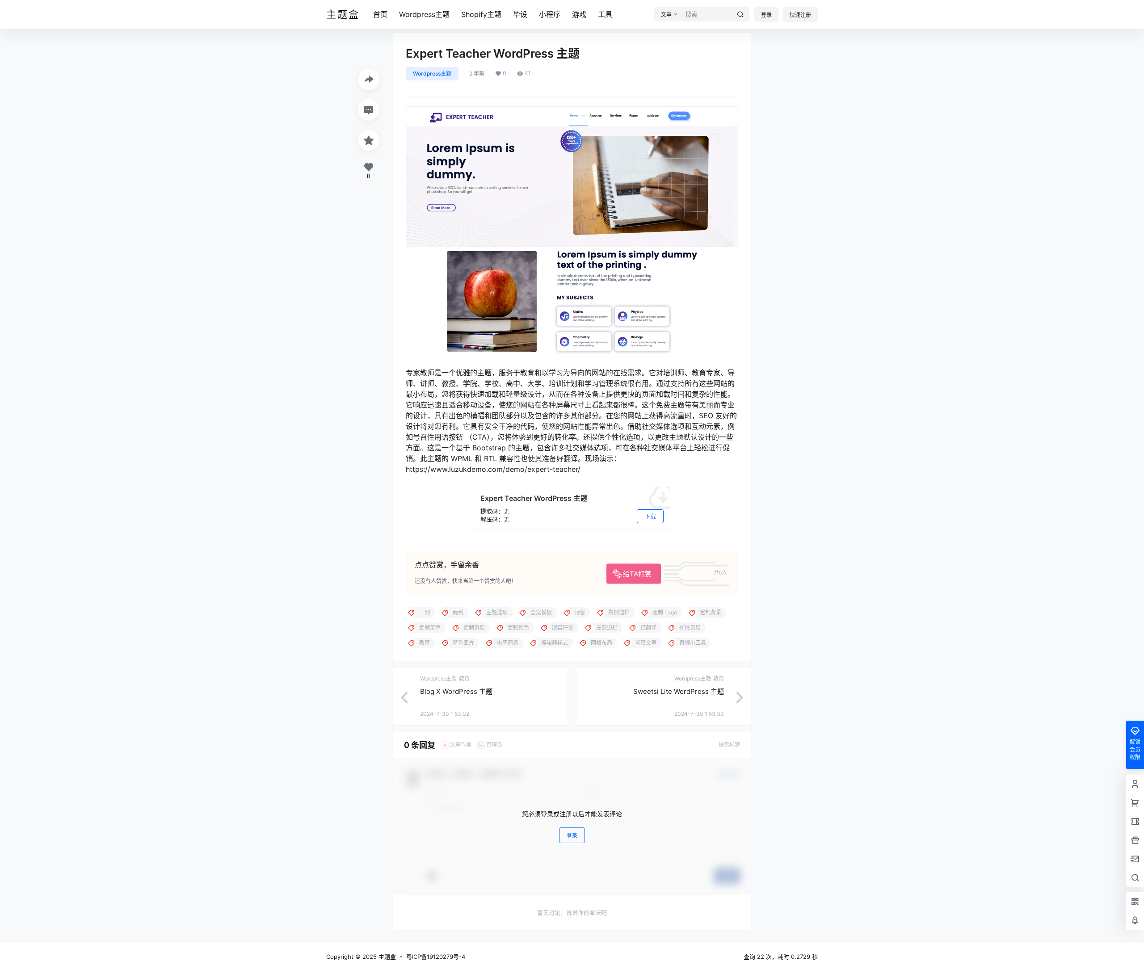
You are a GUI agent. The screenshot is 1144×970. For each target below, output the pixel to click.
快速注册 (800, 15)
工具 (605, 14)
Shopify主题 (481, 14)
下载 (650, 516)
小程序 (549, 14)
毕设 (520, 14)
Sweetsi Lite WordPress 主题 (678, 691)
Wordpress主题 (424, 14)
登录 (766, 15)
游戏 (579, 14)
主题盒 (386, 956)
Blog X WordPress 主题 (456, 691)
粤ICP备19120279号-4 (435, 956)
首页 (380, 14)
